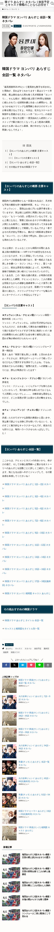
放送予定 (37, 649)
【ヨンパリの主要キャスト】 (27, 158)
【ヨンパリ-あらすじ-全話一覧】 (24, 162)
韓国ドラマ (15, 652)
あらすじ (9, 649)
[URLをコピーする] (48, 665)
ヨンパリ (17, 26)
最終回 (46, 649)
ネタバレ (28, 649)
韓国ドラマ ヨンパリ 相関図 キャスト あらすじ (27, 593)
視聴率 (5, 652)
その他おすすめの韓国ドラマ (23, 167)
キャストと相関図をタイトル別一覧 (22, 628)
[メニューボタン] (1, 3)
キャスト (18, 649)
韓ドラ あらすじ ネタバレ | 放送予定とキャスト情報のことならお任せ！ (27, 3)
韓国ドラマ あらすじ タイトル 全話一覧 (24, 620)
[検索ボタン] (52, 3)
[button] (6, 665)
